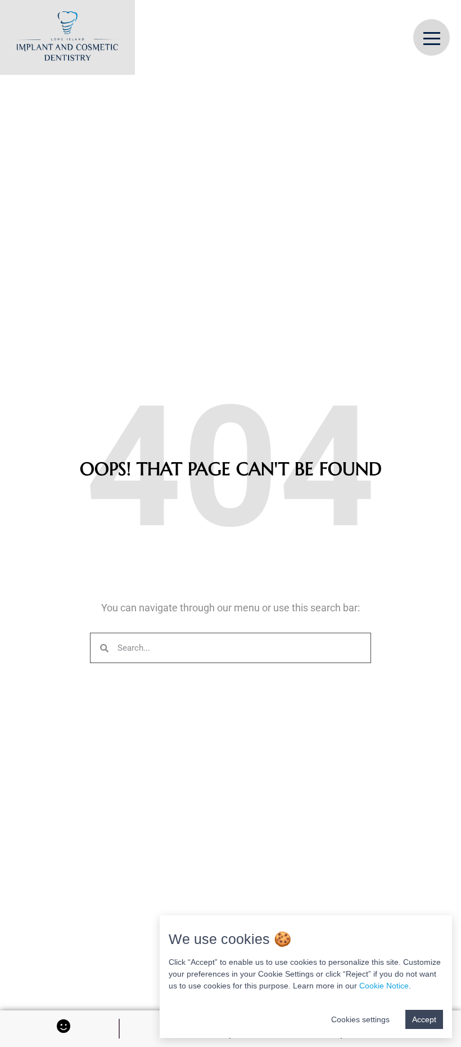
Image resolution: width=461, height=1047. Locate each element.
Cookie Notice (384, 985)
